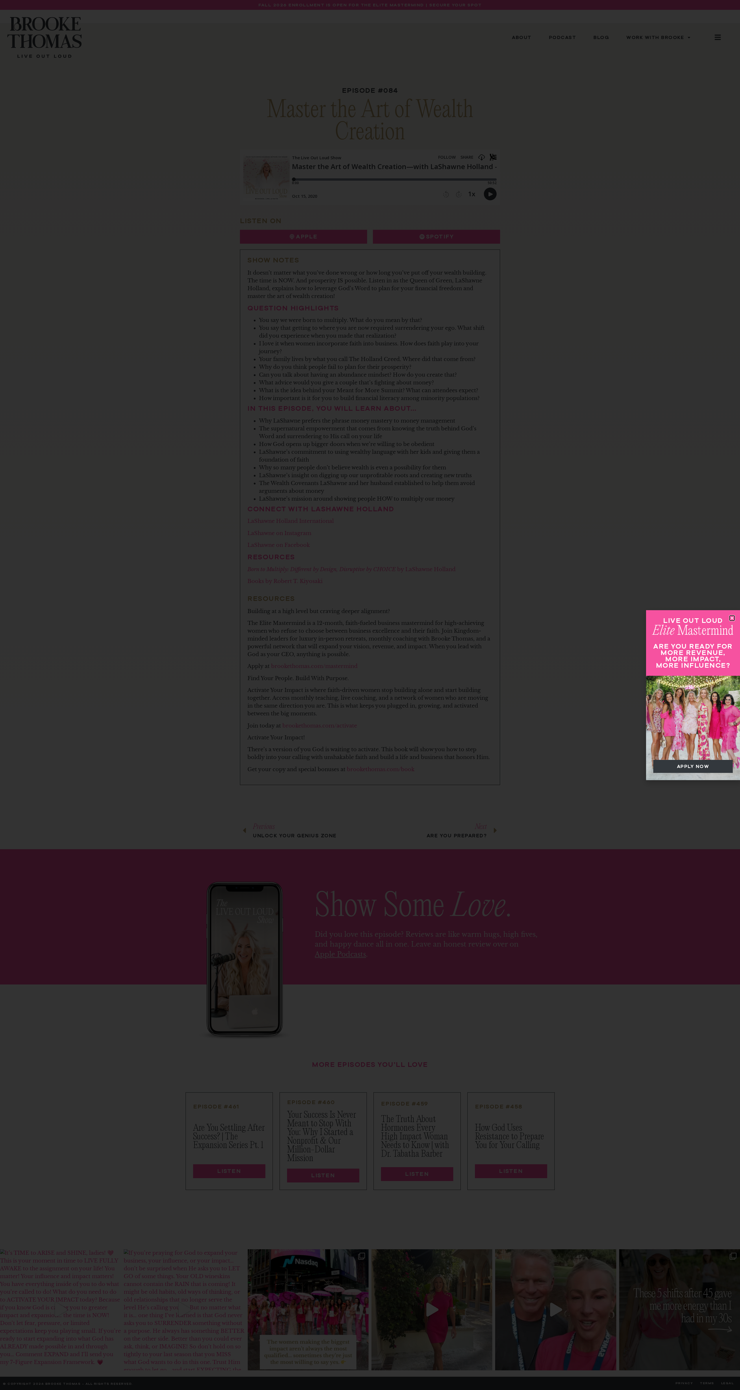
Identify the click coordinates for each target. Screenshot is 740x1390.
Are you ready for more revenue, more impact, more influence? (693, 655)
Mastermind (693, 631)
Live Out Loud (693, 621)
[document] (370, 695)
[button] (732, 618)
